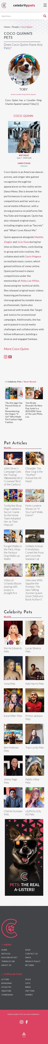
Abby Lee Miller (30, 280)
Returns (29, 965)
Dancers (24, 166)
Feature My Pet (9, 957)
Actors (5, 979)
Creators (6, 991)
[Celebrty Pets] (24, 6)
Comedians (7, 995)
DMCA (28, 957)
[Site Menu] (45, 5)
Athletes (6, 987)
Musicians (6, 983)
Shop (27, 950)
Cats (27, 983)
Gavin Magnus (33, 256)
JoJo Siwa (23, 241)
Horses (29, 995)
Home (7, 26)
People (15, 26)
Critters (29, 991)
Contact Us (31, 953)
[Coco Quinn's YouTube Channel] (10, 357)
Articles (5, 953)
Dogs (28, 979)
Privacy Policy (32, 961)
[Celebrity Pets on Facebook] (26, 1022)
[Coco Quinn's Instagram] (5, 357)
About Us (6, 965)
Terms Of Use (8, 961)
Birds (28, 987)
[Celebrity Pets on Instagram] (21, 1022)
